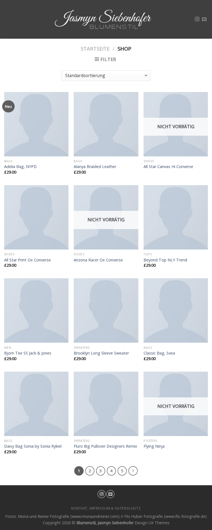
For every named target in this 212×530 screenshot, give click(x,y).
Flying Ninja (154, 446)
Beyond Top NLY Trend (165, 260)
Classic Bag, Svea (159, 353)
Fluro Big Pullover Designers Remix (105, 446)
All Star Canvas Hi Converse (168, 166)
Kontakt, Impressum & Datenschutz (106, 508)
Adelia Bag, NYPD (20, 166)
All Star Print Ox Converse (27, 260)
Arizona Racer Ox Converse (98, 260)
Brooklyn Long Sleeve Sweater (101, 353)
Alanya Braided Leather (95, 166)
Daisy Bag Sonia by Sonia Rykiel (33, 446)
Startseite (95, 48)
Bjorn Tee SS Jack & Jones (27, 353)
